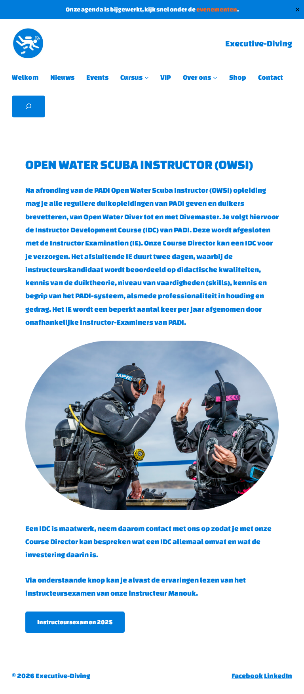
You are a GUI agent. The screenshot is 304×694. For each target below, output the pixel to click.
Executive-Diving (258, 43)
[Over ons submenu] (215, 77)
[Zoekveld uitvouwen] (28, 106)
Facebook (247, 675)
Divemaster (199, 216)
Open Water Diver (113, 216)
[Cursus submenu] (146, 77)
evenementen (216, 9)
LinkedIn (278, 675)
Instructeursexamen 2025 (75, 622)
